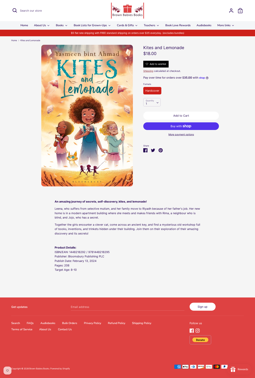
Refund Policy (116, 323)
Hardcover (152, 90)
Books (60, 25)
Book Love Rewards (178, 25)
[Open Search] (14, 10)
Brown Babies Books (39, 368)
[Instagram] (198, 330)
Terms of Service (21, 329)
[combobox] (152, 102)
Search (15, 323)
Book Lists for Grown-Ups (91, 25)
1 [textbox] (146, 103)
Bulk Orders (69, 323)
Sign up (202, 306)
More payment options (181, 134)
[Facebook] (192, 330)
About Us (40, 25)
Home (24, 25)
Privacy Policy (92, 323)
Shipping (148, 70)
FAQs (30, 323)
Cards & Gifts (126, 25)
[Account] (231, 9)
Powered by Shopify (60, 368)
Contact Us (65, 329)
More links (224, 25)
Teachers (150, 25)
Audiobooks (204, 25)
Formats (147, 84)
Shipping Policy (141, 323)
